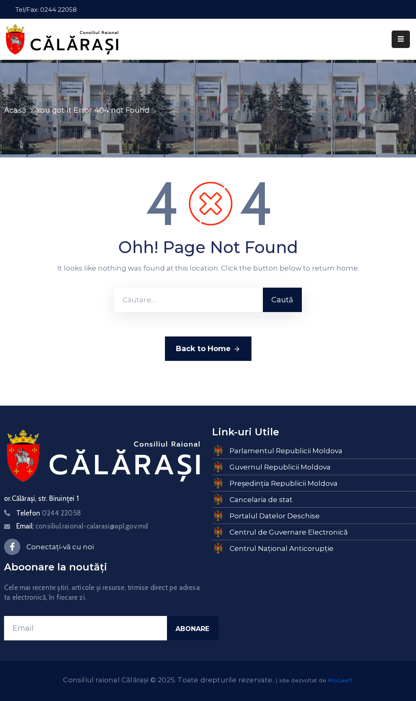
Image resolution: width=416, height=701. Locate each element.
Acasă (15, 110)
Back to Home (203, 348)
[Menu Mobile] (401, 39)
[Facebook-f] (12, 547)
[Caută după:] (189, 300)
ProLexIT (340, 680)
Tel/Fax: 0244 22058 (46, 9)
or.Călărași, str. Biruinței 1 (41, 498)
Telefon (48, 513)
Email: (82, 526)
